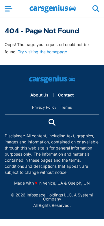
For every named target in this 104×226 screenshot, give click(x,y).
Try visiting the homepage (42, 51)
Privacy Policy (44, 107)
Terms (66, 107)
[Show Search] (95, 8)
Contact (66, 95)
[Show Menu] (8, 8)
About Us (39, 95)
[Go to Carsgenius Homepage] (52, 9)
